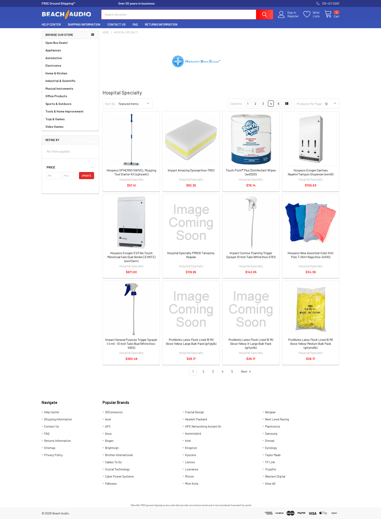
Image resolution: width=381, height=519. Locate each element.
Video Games (54, 126)
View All (270, 483)
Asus (108, 433)
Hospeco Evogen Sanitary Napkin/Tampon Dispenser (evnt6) (310, 172)
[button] (70, 167)
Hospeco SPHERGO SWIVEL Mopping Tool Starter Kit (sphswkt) (131, 172)
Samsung (271, 433)
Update (86, 175)
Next (244, 371)
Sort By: (110, 104)
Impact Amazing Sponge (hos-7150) (191, 170)
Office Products (56, 96)
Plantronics (272, 426)
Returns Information (161, 24)
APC (108, 426)
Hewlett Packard (196, 419)
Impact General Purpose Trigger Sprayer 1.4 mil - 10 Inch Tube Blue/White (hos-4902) (131, 343)
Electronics (53, 65)
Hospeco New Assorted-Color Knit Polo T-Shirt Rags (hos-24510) (311, 255)
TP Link (270, 462)
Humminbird (193, 433)
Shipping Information (84, 24)
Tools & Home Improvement (64, 111)
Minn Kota (191, 483)
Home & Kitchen (56, 73)
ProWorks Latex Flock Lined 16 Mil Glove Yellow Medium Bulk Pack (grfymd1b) (310, 343)
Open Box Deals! (56, 42)
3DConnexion (114, 412)
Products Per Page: (310, 104)
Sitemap (49, 448)
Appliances (53, 50)
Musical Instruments (59, 88)
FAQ (135, 24)
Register (293, 16)
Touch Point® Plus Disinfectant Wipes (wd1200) (251, 172)
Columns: (236, 103)
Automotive (53, 58)
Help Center (51, 24)
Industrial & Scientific (60, 81)
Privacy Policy (53, 455)
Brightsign (112, 448)
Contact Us (116, 24)
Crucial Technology (117, 469)
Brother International (119, 455)
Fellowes (111, 483)
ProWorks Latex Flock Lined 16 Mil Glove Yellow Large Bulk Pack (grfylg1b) (191, 341)
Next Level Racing (277, 419)
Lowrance (191, 469)
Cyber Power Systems (119, 476)
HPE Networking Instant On (203, 426)
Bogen (109, 440)
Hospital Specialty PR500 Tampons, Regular (191, 255)
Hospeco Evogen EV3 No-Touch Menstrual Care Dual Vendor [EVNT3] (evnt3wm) (131, 257)
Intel (188, 440)
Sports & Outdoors (58, 104)
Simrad (269, 440)
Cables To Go (113, 462)
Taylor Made (273, 455)
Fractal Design (194, 412)
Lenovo (190, 462)
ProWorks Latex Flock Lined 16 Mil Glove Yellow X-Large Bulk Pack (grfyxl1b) (250, 343)
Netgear (270, 412)
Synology (271, 448)
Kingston (191, 448)
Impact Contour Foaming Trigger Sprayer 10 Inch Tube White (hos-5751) (250, 255)
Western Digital (275, 476)
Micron (189, 476)
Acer (108, 419)
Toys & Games (55, 119)
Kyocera (190, 455)
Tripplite (270, 469)
